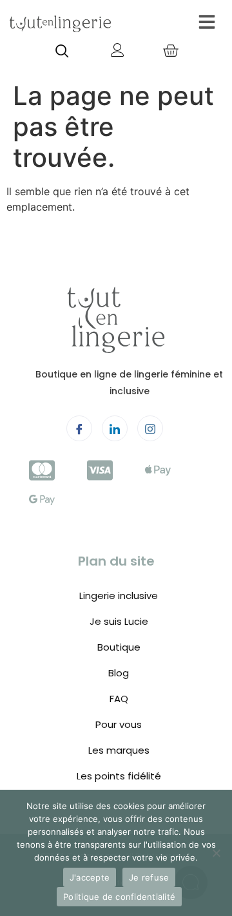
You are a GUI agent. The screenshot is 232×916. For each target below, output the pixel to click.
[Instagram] (150, 428)
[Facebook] (79, 428)
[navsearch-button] (62, 52)
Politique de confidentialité (119, 897)
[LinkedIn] (115, 428)
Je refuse (149, 877)
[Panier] (170, 52)
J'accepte (90, 877)
